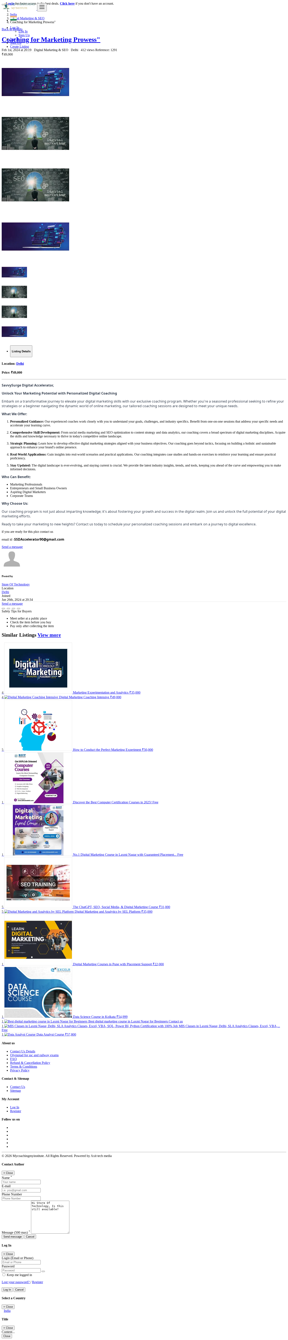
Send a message (12, 547)
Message (16, 1232)
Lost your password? (16, 1282)
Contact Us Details (22, 1051)
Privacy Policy (20, 1070)
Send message (12, 1236)
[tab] (21, 351)
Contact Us (17, 1087)
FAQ (13, 1059)
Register (15, 1111)
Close (6, 1336)
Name (7, 1178)
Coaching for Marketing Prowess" (51, 39)
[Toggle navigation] (42, 7)
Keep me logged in (19, 1275)
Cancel (30, 1236)
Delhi (20, 363)
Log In (23, 31)
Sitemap (15, 1090)
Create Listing (19, 46)
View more (49, 635)
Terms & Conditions (23, 1066)
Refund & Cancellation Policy (30, 1063)
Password (8, 1266)
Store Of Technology (16, 584)
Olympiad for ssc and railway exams (34, 1055)
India (7, 1311)
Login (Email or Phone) (17, 1258)
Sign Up (24, 35)
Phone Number (12, 1194)
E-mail (6, 1186)
